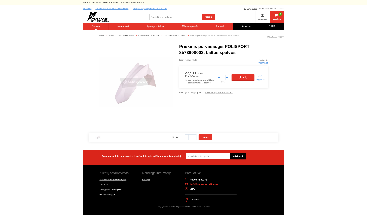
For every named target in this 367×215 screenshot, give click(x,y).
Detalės (111, 35)
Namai (101, 35)
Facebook (195, 199)
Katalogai (146, 179)
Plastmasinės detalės (126, 35)
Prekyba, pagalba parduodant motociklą (150, 8)
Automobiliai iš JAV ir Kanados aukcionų (112, 8)
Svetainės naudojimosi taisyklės (112, 179)
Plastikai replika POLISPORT (149, 35)
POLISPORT (262, 63)
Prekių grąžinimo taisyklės (110, 189)
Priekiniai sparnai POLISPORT (175, 35)
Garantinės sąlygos (107, 194)
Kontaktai (87, 8)
